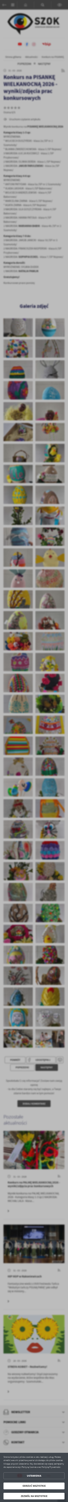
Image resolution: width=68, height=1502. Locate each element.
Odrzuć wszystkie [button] (34, 1486)
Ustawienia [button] (34, 1476)
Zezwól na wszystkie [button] (34, 1496)
